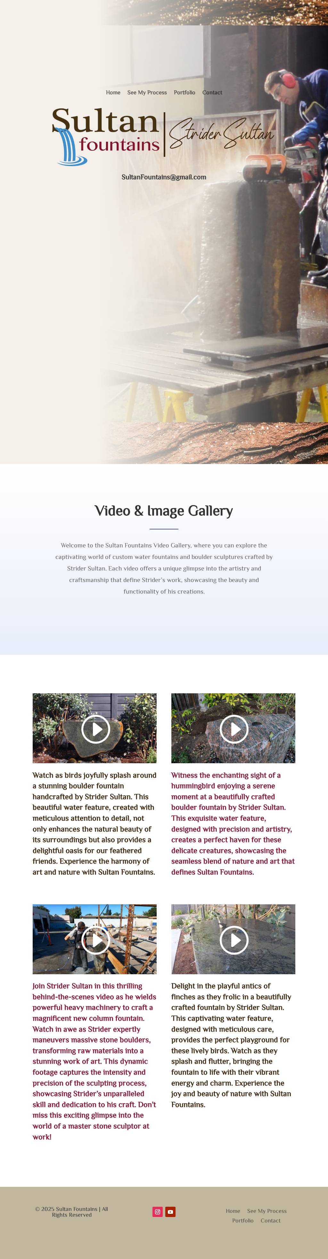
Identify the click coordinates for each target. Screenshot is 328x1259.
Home (113, 92)
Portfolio (184, 92)
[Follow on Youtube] (170, 1212)
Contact (212, 92)
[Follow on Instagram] (157, 1212)
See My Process (147, 92)
